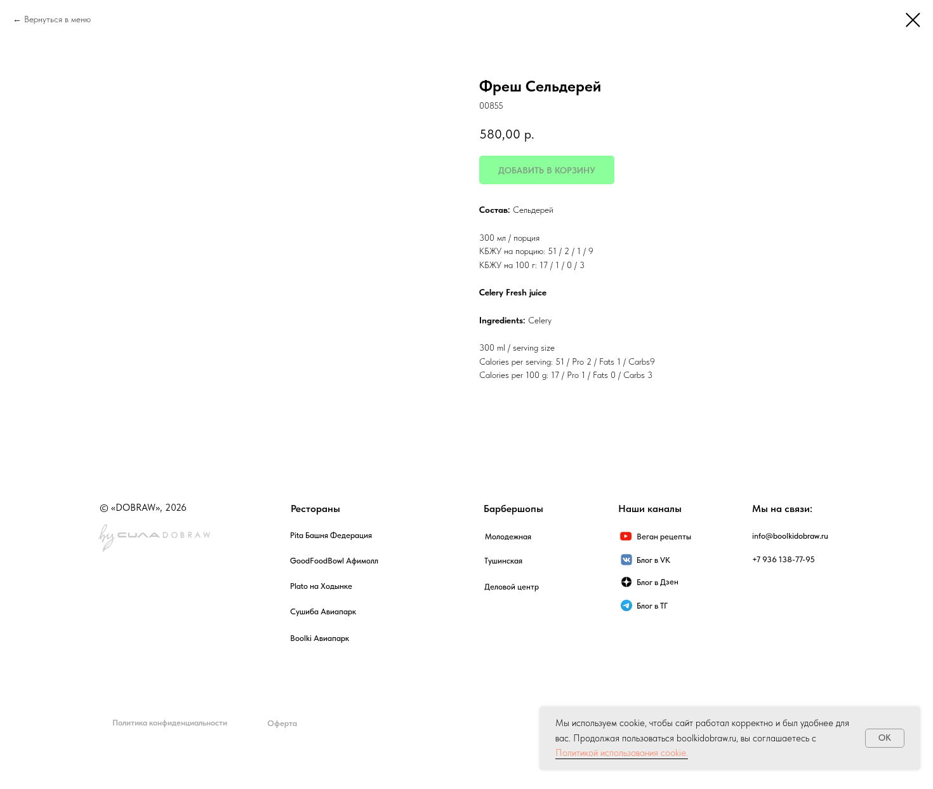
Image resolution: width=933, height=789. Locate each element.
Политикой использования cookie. (621, 753)
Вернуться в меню (57, 19)
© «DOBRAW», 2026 (143, 507)
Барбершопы (513, 508)
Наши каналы (650, 508)
